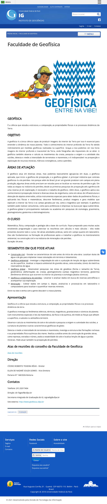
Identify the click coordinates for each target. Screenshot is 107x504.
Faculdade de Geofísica (34, 44)
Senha (38, 455)
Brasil (8, 2)
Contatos (97, 26)
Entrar (67, 7)
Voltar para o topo (93, 426)
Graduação (22, 412)
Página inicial (12, 34)
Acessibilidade (42, 7)
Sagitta (81, 26)
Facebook (33, 443)
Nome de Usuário (42, 450)
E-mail (89, 26)
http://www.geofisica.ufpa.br (31, 402)
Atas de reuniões (15, 353)
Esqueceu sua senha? (40, 468)
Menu (90, 33)
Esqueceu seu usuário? (41, 465)
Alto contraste (56, 7)
